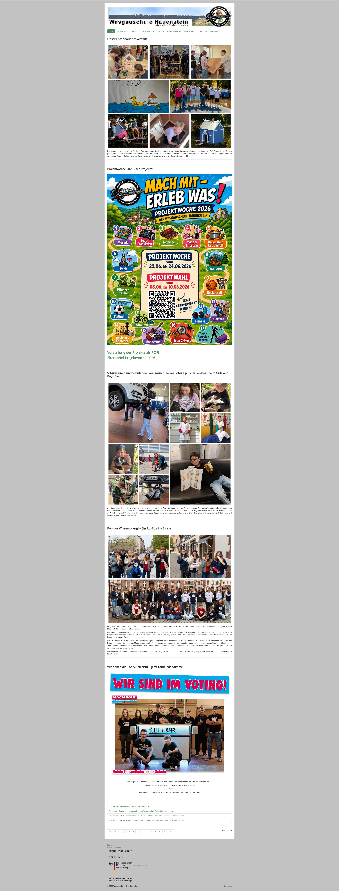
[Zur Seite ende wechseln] (171, 831)
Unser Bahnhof (190, 31)
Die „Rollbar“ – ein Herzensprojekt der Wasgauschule (129, 806)
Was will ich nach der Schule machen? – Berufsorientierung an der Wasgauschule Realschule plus (146, 815)
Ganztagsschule (148, 31)
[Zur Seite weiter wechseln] (165, 831)
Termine (161, 31)
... (138, 831)
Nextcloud (203, 31)
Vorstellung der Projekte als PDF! (133, 352)
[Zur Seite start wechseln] (110, 831)
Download (214, 31)
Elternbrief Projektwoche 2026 (131, 357)
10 (160, 831)
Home (111, 31)
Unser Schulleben (174, 31)
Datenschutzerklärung (115, 847)
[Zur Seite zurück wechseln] (116, 831)
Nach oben (228, 886)
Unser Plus (134, 31)
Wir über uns (121, 31)
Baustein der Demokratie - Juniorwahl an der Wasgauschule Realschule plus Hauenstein (142, 811)
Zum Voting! (169, 788)
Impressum (111, 845)
